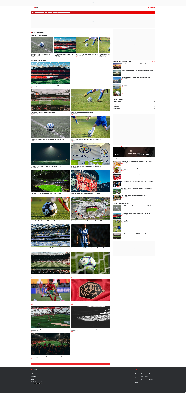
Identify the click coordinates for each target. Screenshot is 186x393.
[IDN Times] (36, 7)
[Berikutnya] (110, 42)
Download (32, 383)
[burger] (154, 9)
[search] (147, 7)
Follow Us (32, 381)
